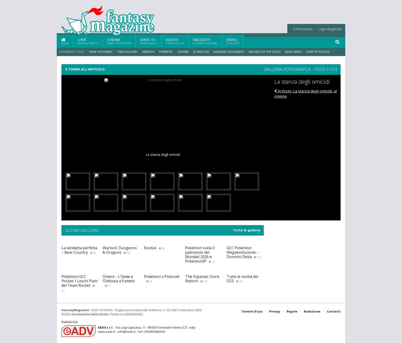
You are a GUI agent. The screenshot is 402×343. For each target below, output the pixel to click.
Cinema (119, 41)
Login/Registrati (330, 29)
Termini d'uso (252, 311)
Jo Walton (201, 52)
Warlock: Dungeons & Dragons (120, 250)
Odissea (183, 52)
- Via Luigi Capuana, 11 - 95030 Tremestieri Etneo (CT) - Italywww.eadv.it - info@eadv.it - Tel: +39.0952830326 (146, 329)
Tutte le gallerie (246, 230)
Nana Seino (293, 52)
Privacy (274, 311)
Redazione (312, 311)
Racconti (205, 41)
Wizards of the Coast (265, 52)
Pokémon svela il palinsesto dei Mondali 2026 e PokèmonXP (200, 254)
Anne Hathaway (101, 52)
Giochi (175, 41)
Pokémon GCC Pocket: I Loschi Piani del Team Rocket (79, 283)
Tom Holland (127, 52)
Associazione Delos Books (90, 314)
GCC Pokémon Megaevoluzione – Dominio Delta (244, 252)
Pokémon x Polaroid (161, 278)
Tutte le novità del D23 (242, 278)
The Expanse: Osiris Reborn (202, 278)
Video (232, 41)
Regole (292, 311)
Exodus (154, 247)
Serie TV (148, 41)
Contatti (334, 311)
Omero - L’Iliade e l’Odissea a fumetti (119, 281)
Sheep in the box (318, 52)
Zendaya (148, 52)
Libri (87, 41)
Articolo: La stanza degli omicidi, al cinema (305, 94)
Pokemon (166, 52)
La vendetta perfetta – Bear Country (79, 250)
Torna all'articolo (86, 69)
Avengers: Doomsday (228, 52)
